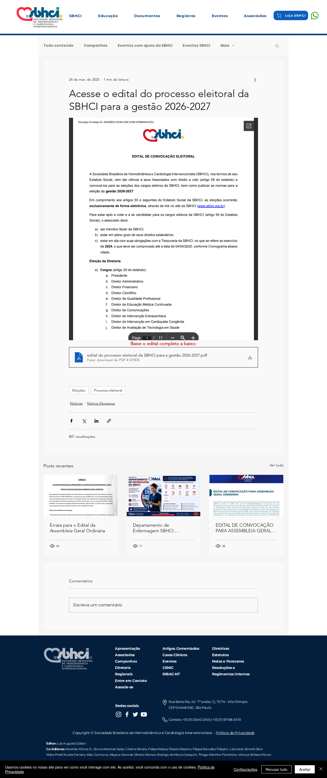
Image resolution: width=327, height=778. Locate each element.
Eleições (78, 390)
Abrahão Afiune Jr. (78, 749)
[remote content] (163, 229)
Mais (224, 45)
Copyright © (83, 732)
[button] (75, 16)
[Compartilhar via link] (109, 420)
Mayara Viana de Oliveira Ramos (133, 755)
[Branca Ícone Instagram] (118, 714)
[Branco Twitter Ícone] (135, 714)
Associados (125, 655)
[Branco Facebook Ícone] (127, 714)
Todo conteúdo (58, 45)
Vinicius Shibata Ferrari (254, 755)
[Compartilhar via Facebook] (71, 420)
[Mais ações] (255, 79)
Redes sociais (127, 705)
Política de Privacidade (235, 732)
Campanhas (96, 45)
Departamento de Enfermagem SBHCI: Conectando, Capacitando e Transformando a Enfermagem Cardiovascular (163, 528)
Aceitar (304, 769)
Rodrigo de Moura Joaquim (177, 755)
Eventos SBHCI (196, 45)
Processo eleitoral (108, 390)
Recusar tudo (276, 769)
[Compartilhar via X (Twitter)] (83, 420)
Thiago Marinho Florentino (217, 755)
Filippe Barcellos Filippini (210, 749)
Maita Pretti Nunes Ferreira (65, 755)
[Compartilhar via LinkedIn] (96, 420)
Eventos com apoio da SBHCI (145, 45)
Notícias (76, 403)
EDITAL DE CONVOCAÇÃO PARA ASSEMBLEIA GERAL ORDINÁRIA (244, 528)
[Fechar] (321, 769)
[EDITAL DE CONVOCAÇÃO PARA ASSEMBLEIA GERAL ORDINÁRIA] (246, 495)
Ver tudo (277, 465)
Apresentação (127, 648)
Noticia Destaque (101, 403)
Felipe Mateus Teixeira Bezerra (169, 749)
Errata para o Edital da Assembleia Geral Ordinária (77, 528)
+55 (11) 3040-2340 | (198, 719)
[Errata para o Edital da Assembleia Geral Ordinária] (81, 495)
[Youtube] (143, 714)
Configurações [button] (245, 769)
